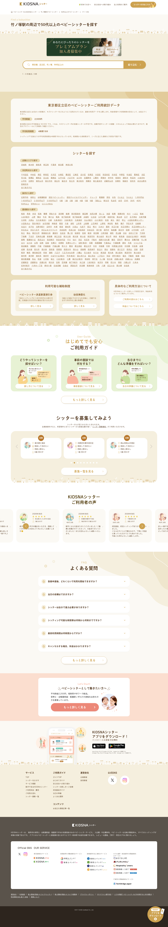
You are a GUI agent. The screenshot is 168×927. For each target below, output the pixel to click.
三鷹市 (96, 178)
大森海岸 (78, 220)
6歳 (91, 201)
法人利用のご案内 (120, 4)
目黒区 (90, 174)
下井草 (142, 233)
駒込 (28, 233)
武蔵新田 (24, 262)
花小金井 (87, 253)
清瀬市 (88, 181)
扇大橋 (119, 265)
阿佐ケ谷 (52, 214)
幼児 (120, 201)
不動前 (131, 256)
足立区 (46, 178)
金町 (72, 223)
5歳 (86, 201)
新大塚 (75, 236)
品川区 (83, 174)
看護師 (101, 197)
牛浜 (44, 217)
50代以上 (25, 204)
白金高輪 (57, 265)
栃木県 (31, 165)
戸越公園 (56, 246)
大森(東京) (68, 220)
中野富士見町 (117, 246)
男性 (108, 197)
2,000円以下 (39, 201)
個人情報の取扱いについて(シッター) (40, 894)
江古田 (93, 217)
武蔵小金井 (118, 259)
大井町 (24, 220)
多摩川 (53, 243)
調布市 (125, 178)
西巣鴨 (83, 249)
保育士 (33, 197)
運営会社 (14, 894)
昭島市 (118, 178)
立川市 (79, 178)
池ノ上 (101, 214)
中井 (95, 246)
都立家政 (78, 246)
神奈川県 (69, 165)
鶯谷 (39, 217)
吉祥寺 (49, 227)
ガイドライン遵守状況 (104, 894)
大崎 (50, 220)
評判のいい (35, 204)
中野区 (122, 174)
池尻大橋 (93, 214)
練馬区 (38, 178)
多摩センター (71, 243)
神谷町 (110, 223)
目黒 (58, 262)
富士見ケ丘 (81, 256)
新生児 (106, 201)
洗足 (80, 240)
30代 (132, 201)
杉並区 (129, 174)
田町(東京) (83, 243)
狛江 (23, 233)
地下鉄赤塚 (66, 217)
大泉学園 (142, 217)
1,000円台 (139, 197)
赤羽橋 (82, 265)
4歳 (81, 201)
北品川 (24, 227)
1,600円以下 (26, 201)
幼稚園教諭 (42, 197)
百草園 (64, 262)
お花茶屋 (46, 223)
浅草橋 (61, 214)
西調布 (112, 249)
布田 (108, 256)
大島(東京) (58, 220)
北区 (143, 174)
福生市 (64, 181)
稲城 (141, 214)
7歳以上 (98, 201)
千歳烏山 (107, 243)
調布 (124, 243)
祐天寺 (100, 262)
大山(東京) (88, 220)
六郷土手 (127, 262)
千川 (69, 240)
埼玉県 (46, 165)
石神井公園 (40, 236)
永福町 (86, 217)
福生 (124, 256)
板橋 (114, 214)
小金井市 (141, 178)
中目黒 (134, 246)
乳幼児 (113, 201)
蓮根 (51, 253)
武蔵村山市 (108, 181)
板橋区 (31, 178)
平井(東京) (71, 256)
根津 (23, 253)
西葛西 (59, 249)
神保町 (143, 236)
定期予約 (24, 197)
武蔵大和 (43, 262)
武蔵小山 (129, 259)
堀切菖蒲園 (25, 259)
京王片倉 (115, 227)
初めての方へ (85, 4)
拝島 (45, 253)
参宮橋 (96, 233)
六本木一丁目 (37, 265)
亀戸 (122, 223)
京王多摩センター (139, 227)
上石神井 (94, 223)
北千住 (31, 227)
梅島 (57, 217)
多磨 (91, 243)
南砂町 (87, 259)
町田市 (133, 178)
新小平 (108, 236)
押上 (123, 220)
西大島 (44, 249)
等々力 (64, 246)
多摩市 (118, 181)
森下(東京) (73, 262)
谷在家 (126, 265)
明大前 (51, 262)
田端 (47, 243)
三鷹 (68, 259)
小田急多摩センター (136, 220)
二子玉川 (101, 256)
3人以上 (129, 197)
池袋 (108, 214)
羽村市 (132, 181)
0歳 (61, 201)
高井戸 (120, 240)
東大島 (110, 253)
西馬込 (129, 249)
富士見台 (91, 256)
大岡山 (31, 220)
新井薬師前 (75, 214)
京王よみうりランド (49, 230)
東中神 (24, 256)
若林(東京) (25, 265)
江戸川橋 (101, 217)
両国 (120, 262)
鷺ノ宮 (70, 233)
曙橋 (45, 214)
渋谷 (125, 233)
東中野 (31, 256)
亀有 (117, 223)
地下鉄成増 (76, 217)
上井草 (78, 223)
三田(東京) (60, 259)
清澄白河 (73, 265)
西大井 (37, 249)
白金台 (65, 265)
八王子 (57, 253)
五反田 (62, 233)
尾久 (112, 220)
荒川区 (24, 178)
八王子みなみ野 (68, 253)
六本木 (135, 262)
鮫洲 (89, 233)
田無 (41, 243)
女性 (114, 197)
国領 (127, 230)
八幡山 (79, 253)
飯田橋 (85, 214)
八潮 (103, 265)
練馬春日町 (36, 253)
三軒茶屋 (104, 233)
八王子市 (71, 178)
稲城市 (125, 181)
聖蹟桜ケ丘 (31, 240)
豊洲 (71, 246)
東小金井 (137, 253)
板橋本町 (121, 214)
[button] (71, 462)
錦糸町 (68, 227)
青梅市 (103, 178)
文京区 (53, 174)
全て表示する (26, 187)
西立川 (99, 249)
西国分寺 (67, 249)
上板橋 (86, 223)
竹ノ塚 (144, 240)
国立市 (57, 181)
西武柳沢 (50, 240)
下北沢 (31, 236)
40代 (139, 201)
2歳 (71, 201)
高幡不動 (135, 240)
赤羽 (34, 214)
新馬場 (121, 236)
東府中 (46, 256)
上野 (33, 217)
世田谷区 (106, 174)
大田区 (98, 174)
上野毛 (102, 223)
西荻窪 (51, 249)
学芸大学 (129, 223)
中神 (108, 246)
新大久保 (67, 236)
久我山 (75, 227)
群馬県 (38, 165)
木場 (55, 227)
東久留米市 (97, 181)
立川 (23, 243)
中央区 (33, 174)
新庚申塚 (90, 265)
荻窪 (107, 220)
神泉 (115, 236)
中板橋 (101, 246)
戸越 (39, 246)
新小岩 (82, 236)
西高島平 (91, 249)
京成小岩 (72, 230)
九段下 (82, 227)
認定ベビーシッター (57, 197)
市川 (128, 214)
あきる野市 (141, 181)
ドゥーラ (93, 197)
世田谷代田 (60, 240)
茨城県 (24, 165)
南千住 (95, 259)
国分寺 (121, 230)
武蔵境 (137, 259)
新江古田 (58, 236)
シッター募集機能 (99, 427)
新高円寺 (91, 236)
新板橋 (49, 236)
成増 (141, 246)
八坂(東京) (91, 262)
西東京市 (24, 184)
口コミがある (47, 204)
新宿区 (46, 174)
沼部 (141, 249)
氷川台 (96, 253)
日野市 (31, 181)
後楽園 (113, 230)
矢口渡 (82, 262)
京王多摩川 (125, 227)
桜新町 (77, 233)
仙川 (74, 240)
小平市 (24, 181)
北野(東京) (40, 227)
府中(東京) (116, 256)
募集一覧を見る (84, 471)
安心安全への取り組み (102, 4)
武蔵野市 (87, 178)
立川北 (29, 243)
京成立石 (90, 230)
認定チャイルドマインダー (77, 197)
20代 (126, 201)
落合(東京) (36, 223)
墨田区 (68, 174)
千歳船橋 (116, 243)
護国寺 (55, 233)
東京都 (61, 165)
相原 (23, 214)
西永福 (29, 249)
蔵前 (107, 227)
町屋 (39, 259)
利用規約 (22, 894)
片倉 (66, 223)
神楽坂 (54, 223)
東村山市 (39, 181)
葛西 (61, 223)
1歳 (66, 201)
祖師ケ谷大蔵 (104, 240)
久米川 (101, 227)
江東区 (75, 174)
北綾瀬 (138, 223)
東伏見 (38, 256)
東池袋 (103, 253)
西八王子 (121, 249)
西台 (106, 249)
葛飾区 (53, 178)
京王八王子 (34, 230)
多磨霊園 (98, 243)
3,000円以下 (52, 201)
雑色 (113, 240)
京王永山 (24, 230)
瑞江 (52, 259)
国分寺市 (48, 181)
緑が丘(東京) (77, 259)
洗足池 (86, 240)
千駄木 (94, 240)
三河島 (46, 259)
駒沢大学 (36, 233)
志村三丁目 (133, 233)
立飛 (36, 243)
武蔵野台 (34, 262)
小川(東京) (99, 220)
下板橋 (24, 236)
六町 (98, 265)
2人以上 (121, 197)
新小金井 (100, 236)
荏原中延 (111, 217)
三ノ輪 (102, 259)
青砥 (28, 214)
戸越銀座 (47, 246)
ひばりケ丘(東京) (58, 256)
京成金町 (63, 230)
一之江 (135, 214)
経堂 (61, 227)
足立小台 (111, 265)
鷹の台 (127, 240)
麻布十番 (48, 265)
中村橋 (127, 246)
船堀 (137, 256)
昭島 (39, 214)
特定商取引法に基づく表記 (19, 897)
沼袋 (136, 249)
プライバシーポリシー (87, 894)
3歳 (76, 201)
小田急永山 (25, 223)
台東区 (61, 174)
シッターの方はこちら (142, 4)
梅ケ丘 (51, 217)
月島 (129, 243)
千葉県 (53, 165)
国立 (89, 227)
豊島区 (136, 174)
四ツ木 (113, 262)
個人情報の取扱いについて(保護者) (66, 894)
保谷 (143, 256)
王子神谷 (133, 217)
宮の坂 (109, 259)
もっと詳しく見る (84, 660)
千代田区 (24, 174)
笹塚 (84, 233)
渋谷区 (114, 174)
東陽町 (33, 246)
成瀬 (23, 249)
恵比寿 (119, 217)
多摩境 (61, 243)
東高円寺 (128, 253)
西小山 (75, 249)
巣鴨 (23, 240)
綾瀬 (67, 214)
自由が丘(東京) (132, 236)
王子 (126, 217)
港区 (39, 174)
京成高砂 (81, 230)
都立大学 (87, 246)
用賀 (107, 262)
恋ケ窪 (99, 230)
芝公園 (118, 233)
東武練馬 (24, 246)
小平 (142, 230)
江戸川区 (61, 178)
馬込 (34, 259)
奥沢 (118, 220)
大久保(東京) (41, 220)
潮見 (112, 233)
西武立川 (41, 240)
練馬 (28, 253)
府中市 (110, 178)
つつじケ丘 (138, 243)
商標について (35, 897)
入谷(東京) (25, 217)
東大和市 (80, 181)
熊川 (94, 227)
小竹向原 (135, 230)
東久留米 (119, 253)
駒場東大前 (46, 233)
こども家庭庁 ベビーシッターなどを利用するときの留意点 (133, 894)
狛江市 (72, 181)
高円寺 (106, 230)
